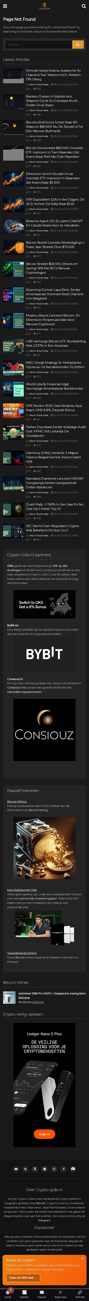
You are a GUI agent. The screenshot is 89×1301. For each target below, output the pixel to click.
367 (38, 166)
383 (38, 471)
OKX (10, 565)
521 (38, 419)
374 (38, 333)
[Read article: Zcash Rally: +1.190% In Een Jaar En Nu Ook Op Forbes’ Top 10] (13, 509)
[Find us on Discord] (73, 1169)
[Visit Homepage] (44, 6)
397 (38, 213)
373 (38, 376)
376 (38, 307)
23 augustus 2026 (65, 230)
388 (38, 496)
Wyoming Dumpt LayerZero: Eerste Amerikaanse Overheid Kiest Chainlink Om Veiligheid (54, 294)
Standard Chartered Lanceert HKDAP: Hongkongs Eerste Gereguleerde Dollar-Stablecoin (55, 483)
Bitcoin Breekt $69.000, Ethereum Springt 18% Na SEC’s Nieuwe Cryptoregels (52, 268)
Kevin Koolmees (39, 84)
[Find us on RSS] (25, 1169)
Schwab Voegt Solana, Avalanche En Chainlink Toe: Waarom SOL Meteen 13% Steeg (53, 75)
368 (38, 114)
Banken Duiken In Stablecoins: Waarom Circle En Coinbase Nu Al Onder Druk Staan (51, 100)
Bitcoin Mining (38, 810)
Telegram (44, 1220)
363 (38, 88)
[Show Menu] (5, 6)
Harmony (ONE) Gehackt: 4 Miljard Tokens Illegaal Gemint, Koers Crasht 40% (53, 457)
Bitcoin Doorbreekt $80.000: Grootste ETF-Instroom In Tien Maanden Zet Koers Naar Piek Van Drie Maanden (54, 152)
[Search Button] (84, 6)
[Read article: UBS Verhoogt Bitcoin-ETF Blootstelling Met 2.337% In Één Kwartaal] (13, 346)
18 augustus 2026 (65, 329)
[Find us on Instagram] (54, 1169)
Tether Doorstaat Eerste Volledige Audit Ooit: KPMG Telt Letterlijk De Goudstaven (56, 431)
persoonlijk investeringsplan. (38, 898)
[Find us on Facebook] (63, 1169)
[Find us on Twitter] (35, 1169)
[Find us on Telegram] (44, 1169)
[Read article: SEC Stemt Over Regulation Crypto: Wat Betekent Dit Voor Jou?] (13, 531)
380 (38, 398)
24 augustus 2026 (65, 187)
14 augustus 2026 (65, 466)
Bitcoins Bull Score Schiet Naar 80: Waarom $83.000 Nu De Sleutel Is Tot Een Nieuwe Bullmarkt (54, 126)
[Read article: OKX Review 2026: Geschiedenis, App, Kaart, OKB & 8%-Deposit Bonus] (13, 410)
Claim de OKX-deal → (23, 1277)
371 (38, 355)
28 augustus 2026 (65, 84)
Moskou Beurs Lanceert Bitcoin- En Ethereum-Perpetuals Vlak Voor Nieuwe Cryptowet (53, 319)
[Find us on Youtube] (16, 1169)
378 (38, 282)
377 (38, 192)
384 (38, 539)
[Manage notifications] (10, 1290)
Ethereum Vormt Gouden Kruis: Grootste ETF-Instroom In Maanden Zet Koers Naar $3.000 (53, 178)
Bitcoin (20, 957)
